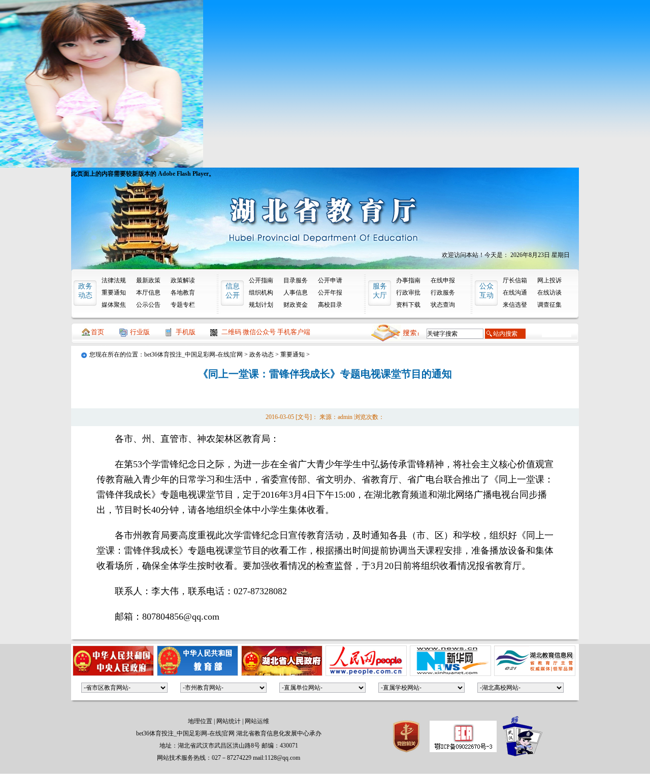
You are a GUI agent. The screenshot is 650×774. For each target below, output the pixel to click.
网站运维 (257, 721)
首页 (97, 332)
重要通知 (114, 292)
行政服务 (443, 292)
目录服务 (295, 280)
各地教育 (183, 292)
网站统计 (228, 721)
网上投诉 (549, 280)
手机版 (186, 332)
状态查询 (443, 304)
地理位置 (200, 721)
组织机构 (261, 292)
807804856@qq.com (180, 616)
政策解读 (183, 280)
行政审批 (408, 292)
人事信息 (295, 292)
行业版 (140, 332)
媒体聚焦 (114, 304)
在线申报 (443, 280)
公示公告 (148, 304)
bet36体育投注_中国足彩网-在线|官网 (193, 354)
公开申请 (330, 280)
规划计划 (261, 304)
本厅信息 (148, 292)
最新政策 (148, 280)
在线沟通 (515, 292)
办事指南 (408, 280)
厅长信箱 (515, 280)
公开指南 (261, 280)
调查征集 (549, 304)
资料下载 (408, 304)
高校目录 (330, 304)
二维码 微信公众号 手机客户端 (265, 332)
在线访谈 (549, 292)
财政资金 (295, 304)
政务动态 (261, 354)
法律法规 (114, 280)
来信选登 (515, 304)
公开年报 (330, 292)
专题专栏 (183, 304)
